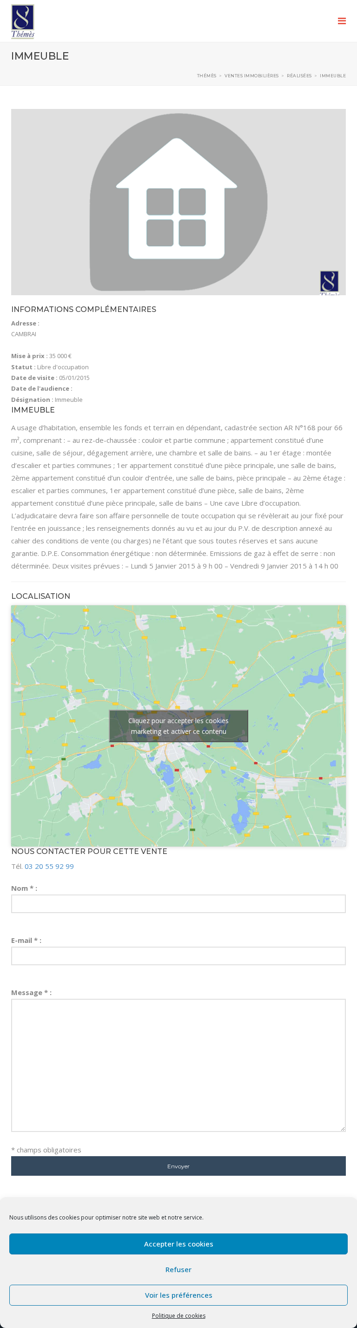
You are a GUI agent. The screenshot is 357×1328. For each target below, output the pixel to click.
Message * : (31, 992)
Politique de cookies (178, 1316)
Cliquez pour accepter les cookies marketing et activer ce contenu (178, 726)
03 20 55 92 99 (49, 866)
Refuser (178, 1269)
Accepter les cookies (178, 1243)
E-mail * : (26, 940)
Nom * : (24, 888)
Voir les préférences (178, 1295)
